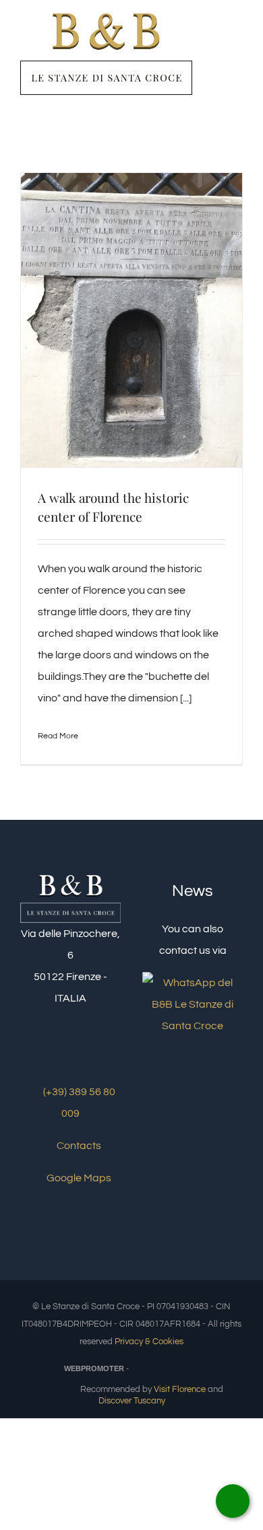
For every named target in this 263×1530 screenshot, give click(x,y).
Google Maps (78, 1178)
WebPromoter (94, 1368)
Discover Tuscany (131, 1400)
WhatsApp (233, 1501)
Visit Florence (180, 1389)
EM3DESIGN (166, 1370)
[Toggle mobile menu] (237, 43)
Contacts (78, 1145)
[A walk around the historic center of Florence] (131, 320)
